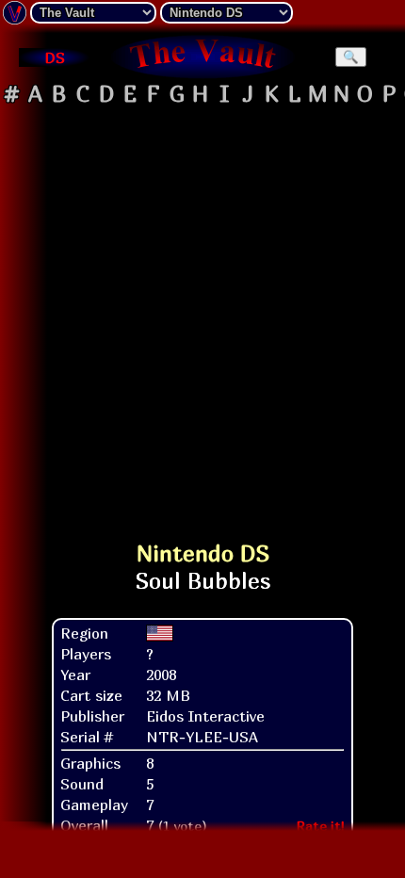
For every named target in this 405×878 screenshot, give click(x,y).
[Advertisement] (202, 314)
